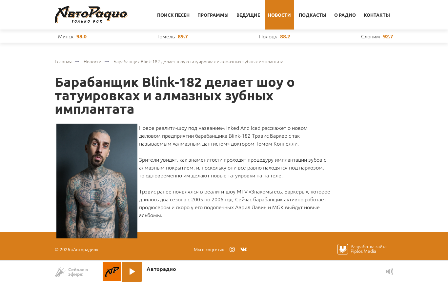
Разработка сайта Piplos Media (369, 248)
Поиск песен (173, 15)
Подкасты (312, 15)
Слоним (370, 36)
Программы (213, 15)
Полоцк (268, 36)
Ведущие (248, 15)
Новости (279, 15)
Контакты (377, 15)
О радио (345, 15)
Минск (65, 36)
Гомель (166, 36)
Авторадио (91, 15)
